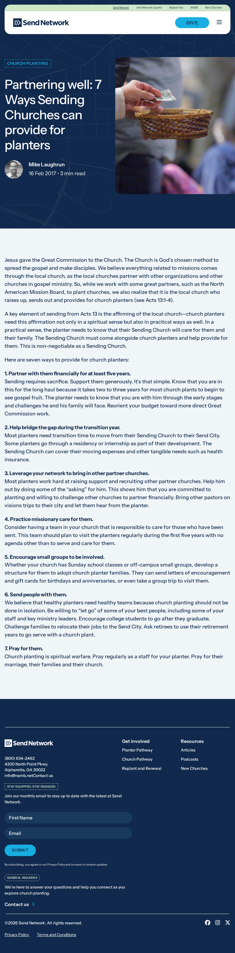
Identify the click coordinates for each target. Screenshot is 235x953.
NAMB (194, 7)
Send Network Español (149, 7)
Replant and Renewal (142, 768)
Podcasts (189, 759)
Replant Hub (176, 7)
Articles (188, 750)
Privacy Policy (17, 934)
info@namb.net (19, 775)
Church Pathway (137, 759)
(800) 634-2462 (20, 758)
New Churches (213, 7)
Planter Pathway (137, 750)
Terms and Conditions (56, 934)
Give (192, 23)
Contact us (43, 775)
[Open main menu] (219, 22)
